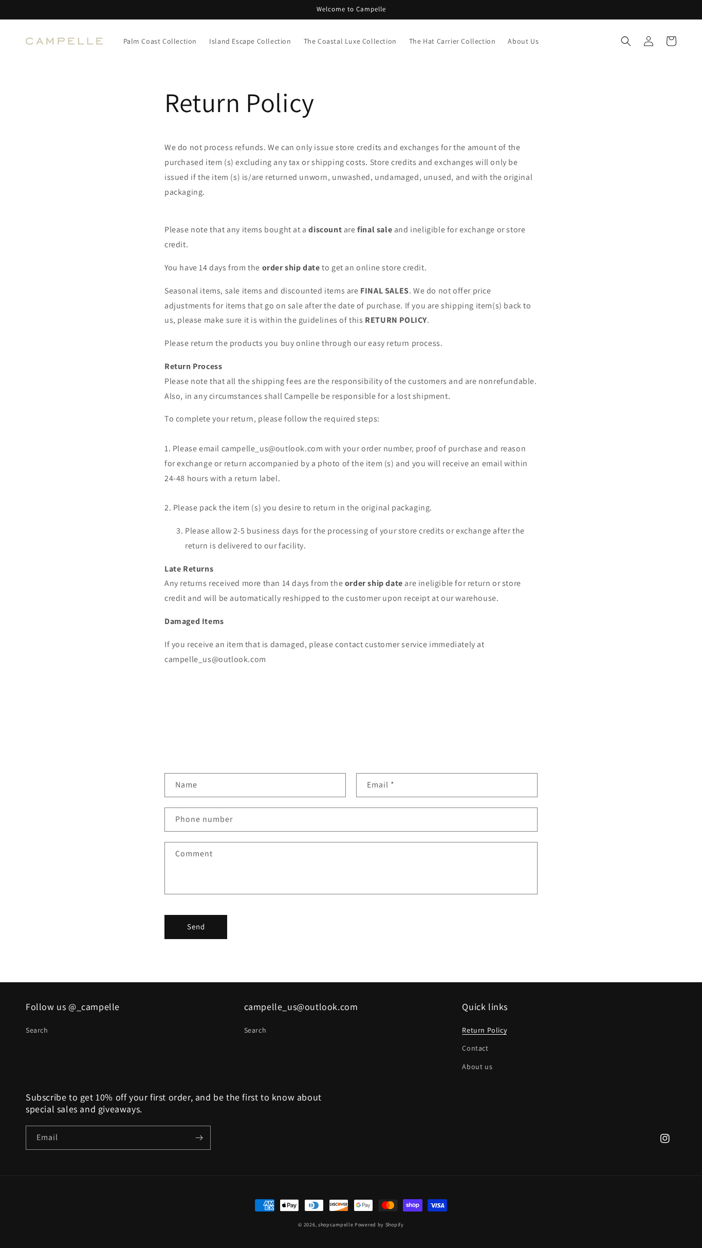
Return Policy (484, 1030)
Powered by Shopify (379, 1224)
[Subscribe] (199, 1138)
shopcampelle (335, 1224)
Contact (475, 1048)
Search (37, 1030)
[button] (626, 41)
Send (196, 926)
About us (477, 1066)
